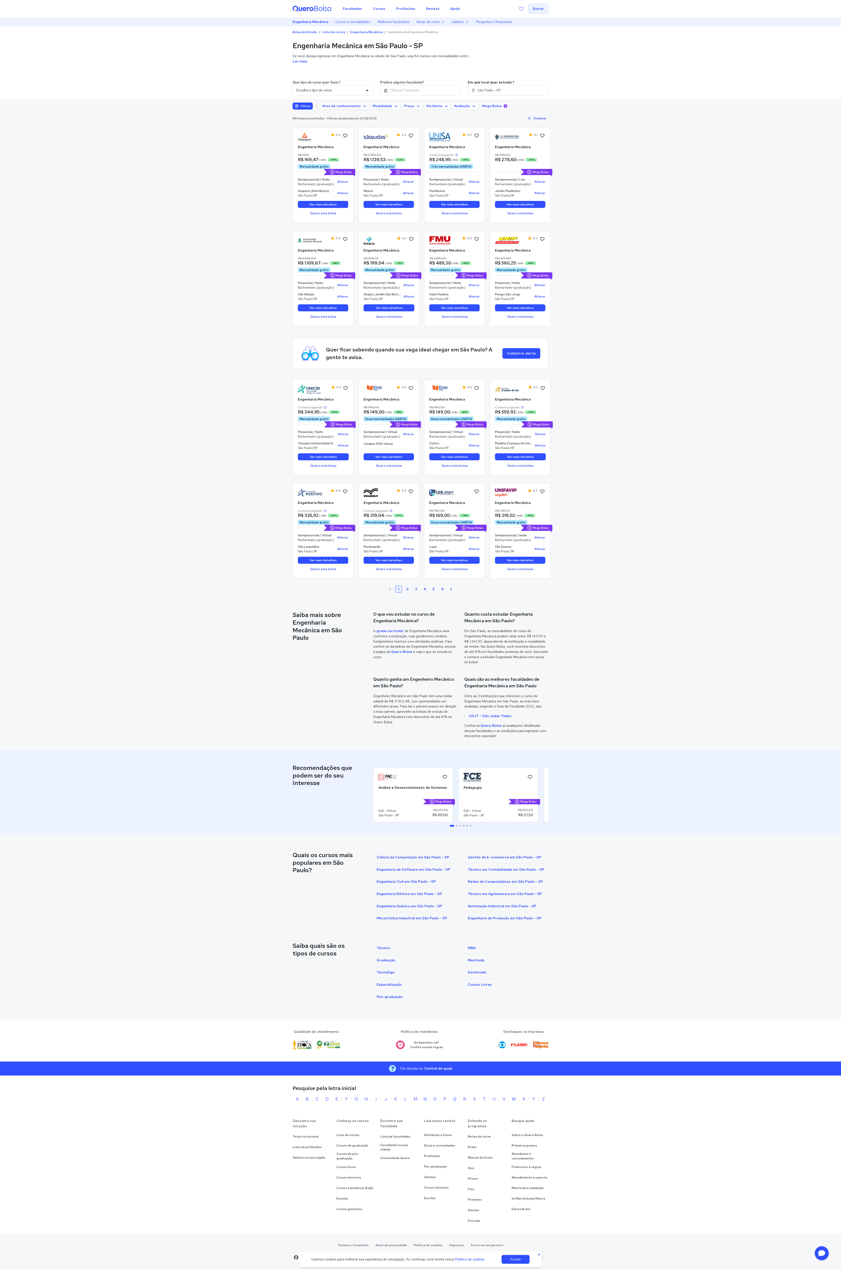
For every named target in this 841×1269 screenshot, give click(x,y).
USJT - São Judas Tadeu (490, 716)
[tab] (452, 826)
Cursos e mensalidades (353, 21)
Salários (458, 21)
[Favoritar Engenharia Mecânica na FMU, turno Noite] (477, 239)
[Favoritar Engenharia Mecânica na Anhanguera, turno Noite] (345, 136)
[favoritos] (521, 9)
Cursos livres (346, 1167)
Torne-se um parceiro (487, 1245)
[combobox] (420, 90)
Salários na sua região (309, 1157)
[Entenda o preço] (456, 155)
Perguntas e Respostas (494, 21)
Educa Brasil (521, 1209)
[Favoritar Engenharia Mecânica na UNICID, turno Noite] (346, 388)
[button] (822, 1253)
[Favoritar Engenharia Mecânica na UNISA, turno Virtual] (477, 136)
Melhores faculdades (393, 21)
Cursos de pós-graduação (347, 1156)
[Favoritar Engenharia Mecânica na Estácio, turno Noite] (411, 239)
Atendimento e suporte (530, 1177)
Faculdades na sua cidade (394, 1147)
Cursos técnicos (348, 1177)
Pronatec (475, 1200)
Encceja (474, 1221)
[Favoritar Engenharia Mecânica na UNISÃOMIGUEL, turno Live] (542, 136)
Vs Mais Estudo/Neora (528, 1198)
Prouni (473, 1178)
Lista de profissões (307, 1147)
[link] (310, 137)
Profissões (432, 1156)
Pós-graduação (435, 1166)
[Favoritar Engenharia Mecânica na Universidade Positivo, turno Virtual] (345, 491)
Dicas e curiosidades (439, 1145)
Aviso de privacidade (391, 1245)
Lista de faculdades (395, 1136)
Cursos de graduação (352, 1145)
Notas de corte (428, 21)
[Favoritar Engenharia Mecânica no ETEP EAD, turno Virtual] (411, 388)
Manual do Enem (480, 1157)
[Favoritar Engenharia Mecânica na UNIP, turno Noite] (542, 239)
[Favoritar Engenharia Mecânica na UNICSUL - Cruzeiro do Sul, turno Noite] (543, 388)
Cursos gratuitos (349, 1209)
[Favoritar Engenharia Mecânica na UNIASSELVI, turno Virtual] (411, 491)
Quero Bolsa (401, 651)
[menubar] (401, 9)
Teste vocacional (306, 1136)
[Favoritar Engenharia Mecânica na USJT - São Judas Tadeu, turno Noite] (411, 136)
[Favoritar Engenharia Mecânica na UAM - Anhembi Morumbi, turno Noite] (345, 239)
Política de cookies (428, 1245)
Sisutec (473, 1210)
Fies (471, 1189)
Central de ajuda (438, 1068)
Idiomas (430, 1177)
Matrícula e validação (528, 1188)
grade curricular (390, 631)
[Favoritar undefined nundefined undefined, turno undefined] (445, 777)
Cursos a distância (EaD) (354, 1188)
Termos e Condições (353, 1245)
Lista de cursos (333, 32)
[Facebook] (296, 1257)
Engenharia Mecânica (310, 21)
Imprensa (456, 1245)
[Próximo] (451, 589)
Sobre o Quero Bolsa (527, 1135)
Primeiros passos (524, 1145)
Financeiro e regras (526, 1167)
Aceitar (515, 1259)
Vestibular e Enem (438, 1135)
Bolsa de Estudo (305, 32)
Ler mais (300, 61)
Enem (472, 1147)
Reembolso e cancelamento (523, 1156)
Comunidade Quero (395, 1158)
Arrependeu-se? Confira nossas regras (426, 1044)
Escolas (342, 1198)
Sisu (471, 1168)
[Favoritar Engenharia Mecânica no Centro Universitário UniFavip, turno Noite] (542, 491)
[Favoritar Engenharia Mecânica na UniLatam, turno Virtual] (477, 491)
